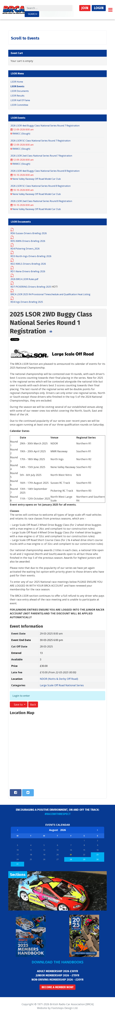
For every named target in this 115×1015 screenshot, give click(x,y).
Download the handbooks (57, 962)
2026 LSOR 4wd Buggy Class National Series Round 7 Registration (45, 125)
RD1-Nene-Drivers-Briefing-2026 (28, 271)
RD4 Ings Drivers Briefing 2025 (27, 301)
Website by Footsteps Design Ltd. (57, 1008)
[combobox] (48, 8)
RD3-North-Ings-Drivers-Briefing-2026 (31, 256)
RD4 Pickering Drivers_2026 (25, 248)
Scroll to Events (25, 38)
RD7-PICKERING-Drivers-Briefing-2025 (31, 286)
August (54, 830)
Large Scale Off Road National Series (62, 685)
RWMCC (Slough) (21, 133)
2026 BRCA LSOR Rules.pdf (24, 279)
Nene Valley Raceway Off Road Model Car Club (36, 178)
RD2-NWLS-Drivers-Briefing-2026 (28, 263)
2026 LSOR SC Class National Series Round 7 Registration (41, 140)
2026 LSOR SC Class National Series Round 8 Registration (41, 185)
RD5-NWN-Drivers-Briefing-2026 (28, 241)
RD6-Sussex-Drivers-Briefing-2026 (29, 233)
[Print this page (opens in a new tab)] (51, 331)
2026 (63, 830)
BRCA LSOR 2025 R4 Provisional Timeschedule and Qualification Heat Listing (50, 294)
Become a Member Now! (57, 987)
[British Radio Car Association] (14, 9)
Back (33, 704)
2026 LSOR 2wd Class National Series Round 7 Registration (41, 155)
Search (32, 14)
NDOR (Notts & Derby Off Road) (59, 678)
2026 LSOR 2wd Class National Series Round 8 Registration (41, 201)
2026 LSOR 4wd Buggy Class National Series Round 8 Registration (45, 170)
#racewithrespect (58, 814)
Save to (18, 704)
